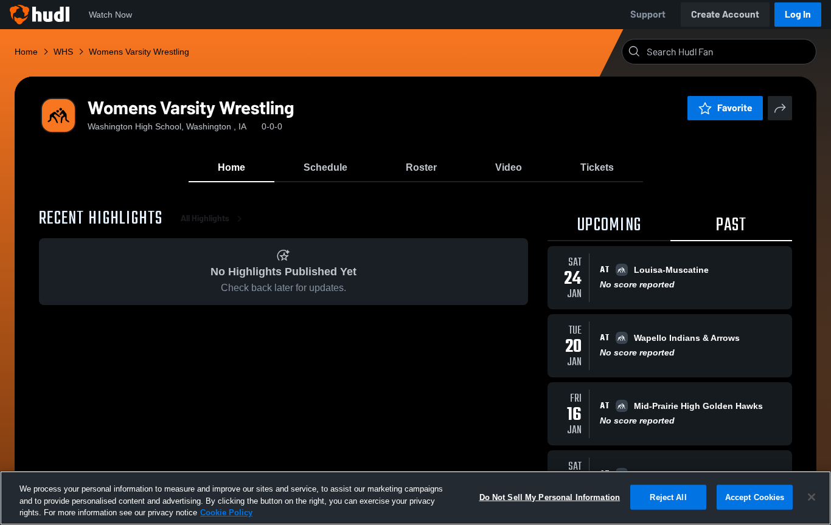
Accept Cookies (755, 496)
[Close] (811, 497)
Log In (798, 14)
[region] (415, 498)
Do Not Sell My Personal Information (550, 496)
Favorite (735, 108)
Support (648, 14)
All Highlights (205, 218)
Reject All (668, 496)
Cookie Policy (226, 512)
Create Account (725, 14)
